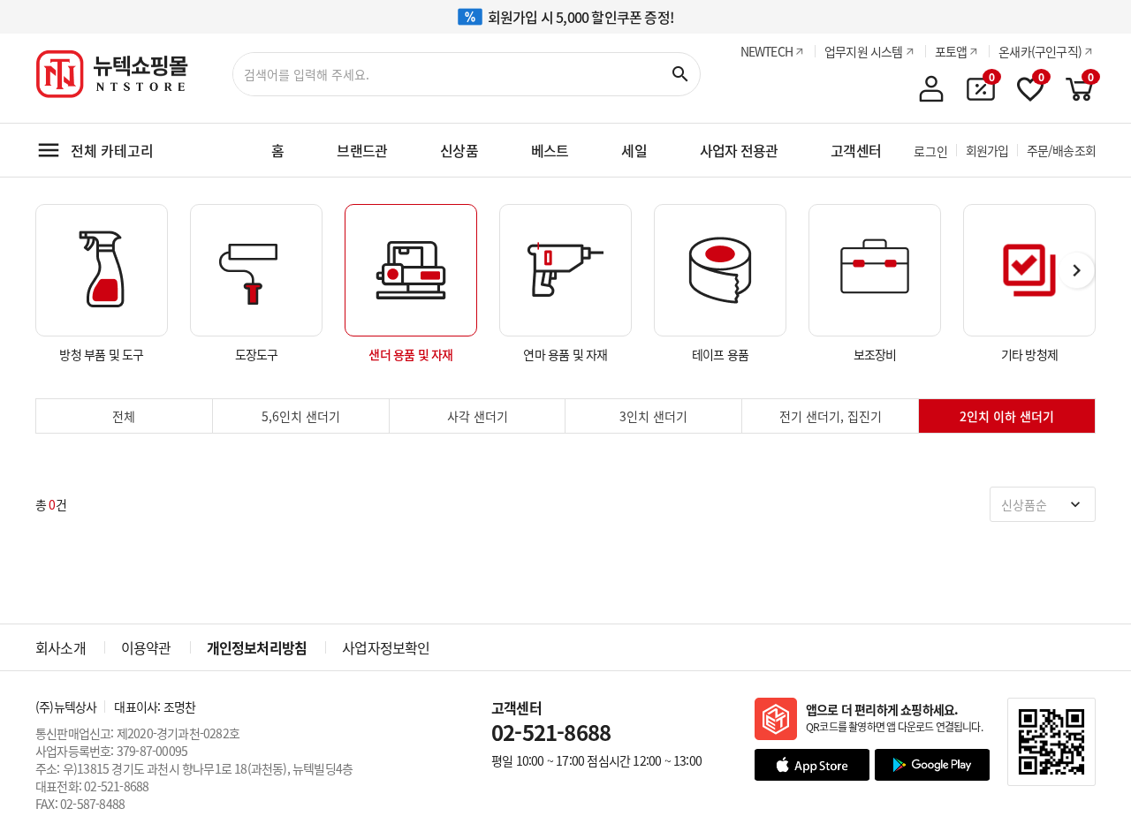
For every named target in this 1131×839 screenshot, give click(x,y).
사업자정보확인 (385, 647)
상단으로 (1069, 777)
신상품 (459, 150)
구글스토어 (932, 765)
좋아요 (1029, 83)
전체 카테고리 (112, 150)
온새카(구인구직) (1040, 51)
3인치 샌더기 (653, 416)
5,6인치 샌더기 (301, 416)
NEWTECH (766, 51)
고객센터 (856, 150)
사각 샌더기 (477, 416)
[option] (101, 283)
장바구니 (1079, 83)
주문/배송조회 (1061, 150)
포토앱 (951, 51)
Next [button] (1078, 271)
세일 (633, 150)
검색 (680, 74)
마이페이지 (931, 89)
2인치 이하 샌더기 (1007, 416)
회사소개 (60, 647)
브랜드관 (362, 150)
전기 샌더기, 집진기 (830, 416)
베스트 (550, 150)
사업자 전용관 (739, 150)
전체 (123, 416)
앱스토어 (812, 765)
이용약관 (146, 647)
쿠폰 (980, 83)
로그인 (931, 151)
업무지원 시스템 (863, 51)
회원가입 (987, 150)
